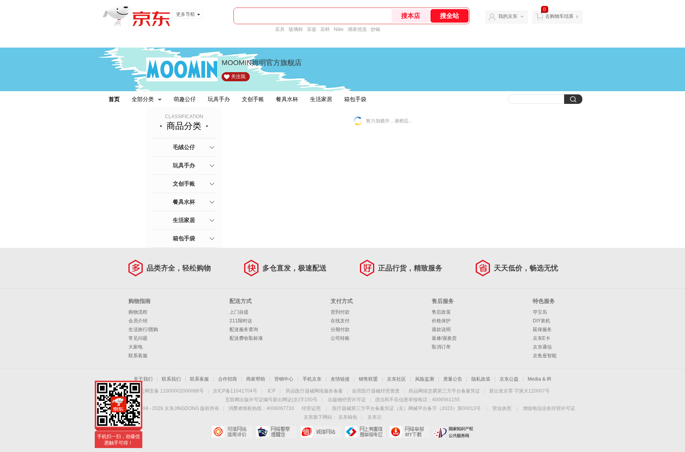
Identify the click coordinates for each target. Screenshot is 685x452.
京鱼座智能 (545, 355)
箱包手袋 (355, 99)
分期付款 (340, 329)
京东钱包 (347, 417)
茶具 (280, 29)
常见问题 (137, 338)
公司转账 (340, 338)
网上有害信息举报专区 (364, 431)
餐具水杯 (287, 99)
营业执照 (501, 408)
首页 (114, 99)
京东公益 (509, 379)
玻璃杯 (296, 29)
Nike (339, 29)
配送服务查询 (244, 329)
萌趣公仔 (185, 99)
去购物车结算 (559, 16)
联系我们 (171, 379)
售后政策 (441, 312)
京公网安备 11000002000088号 (169, 391)
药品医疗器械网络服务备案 (314, 391)
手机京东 (311, 379)
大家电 (135, 347)
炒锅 (375, 29)
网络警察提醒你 (276, 431)
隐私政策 (480, 379)
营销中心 (283, 379)
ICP (272, 391)
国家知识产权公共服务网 (453, 431)
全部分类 (143, 99)
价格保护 (441, 321)
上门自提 (239, 312)
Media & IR (539, 379)
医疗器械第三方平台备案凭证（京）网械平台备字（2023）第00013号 (406, 408)
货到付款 (340, 312)
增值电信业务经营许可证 (549, 408)
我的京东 (507, 16)
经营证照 (311, 408)
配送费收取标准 (246, 338)
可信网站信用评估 (231, 431)
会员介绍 (137, 321)
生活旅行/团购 (143, 329)
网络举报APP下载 (409, 431)
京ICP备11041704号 (235, 391)
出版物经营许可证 (347, 399)
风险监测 (424, 379)
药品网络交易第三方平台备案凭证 (444, 391)
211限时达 (241, 321)
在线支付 (340, 321)
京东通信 (542, 347)
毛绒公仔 (184, 147)
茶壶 (311, 29)
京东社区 (396, 379)
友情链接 (340, 379)
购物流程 (137, 312)
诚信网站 (320, 431)
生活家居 (321, 99)
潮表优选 (357, 29)
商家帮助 (255, 379)
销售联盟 (368, 379)
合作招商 (227, 379)
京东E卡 (541, 338)
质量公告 (452, 379)
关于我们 (143, 379)
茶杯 (325, 29)
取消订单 (441, 347)
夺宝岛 (540, 312)
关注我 (238, 76)
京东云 (374, 417)
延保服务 (542, 329)
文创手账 (253, 99)
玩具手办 (219, 99)
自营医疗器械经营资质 (376, 391)
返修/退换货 (444, 338)
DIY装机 (541, 321)
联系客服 (137, 355)
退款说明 (441, 329)
